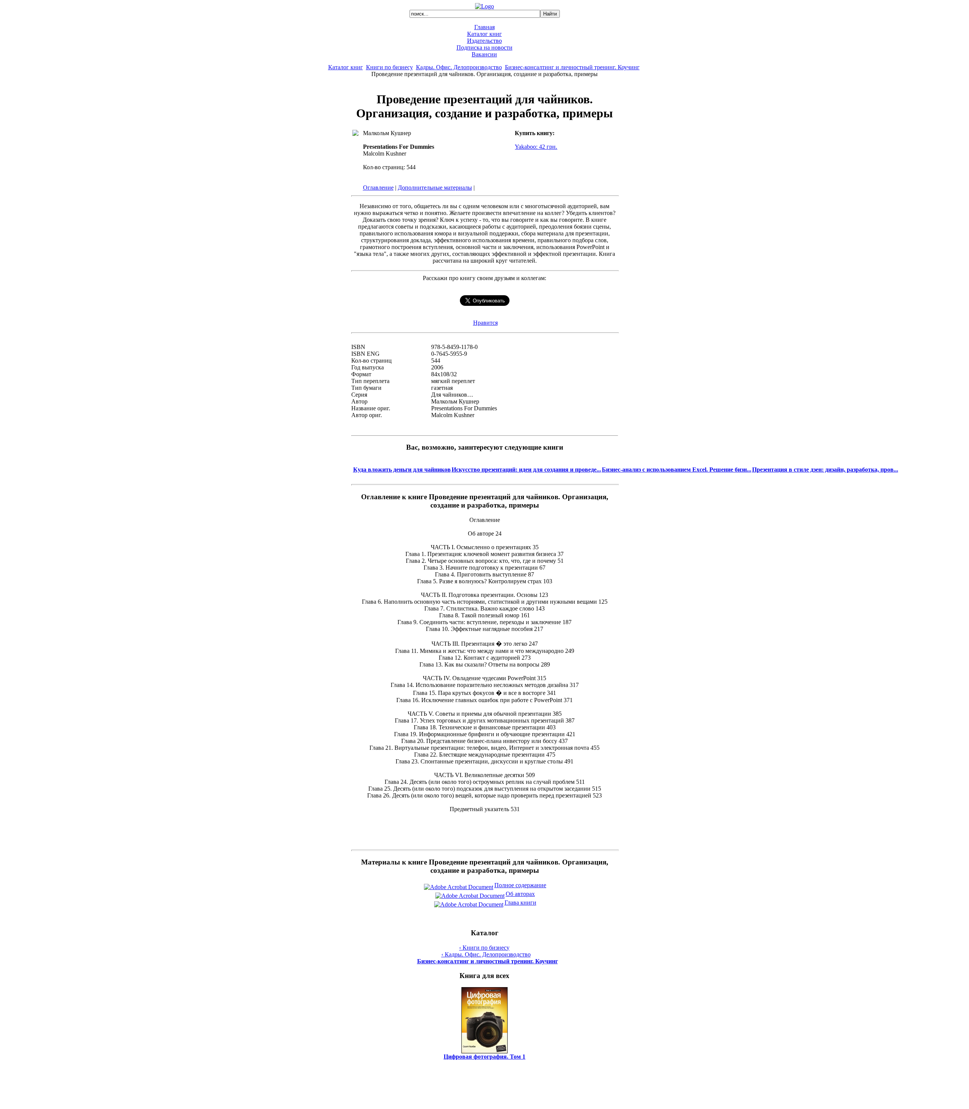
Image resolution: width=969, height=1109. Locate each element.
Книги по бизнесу (389, 67)
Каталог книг (484, 34)
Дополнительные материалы (435, 187)
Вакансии (484, 54)
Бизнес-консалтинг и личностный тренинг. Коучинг (572, 67)
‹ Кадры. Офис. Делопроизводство (486, 954)
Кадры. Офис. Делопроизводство (459, 67)
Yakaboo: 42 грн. (536, 146)
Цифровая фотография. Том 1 (484, 1056)
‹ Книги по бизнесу (484, 947)
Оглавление (378, 187)
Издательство (484, 40)
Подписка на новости (484, 47)
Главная (484, 27)
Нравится (485, 322)
